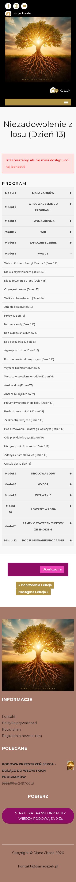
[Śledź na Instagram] (16, 6)
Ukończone (52, 569)
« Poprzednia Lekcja (35, 585)
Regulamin (11, 729)
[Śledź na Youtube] (24, 6)
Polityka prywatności (19, 723)
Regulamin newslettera (22, 736)
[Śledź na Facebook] (8, 6)
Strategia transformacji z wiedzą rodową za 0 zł (40, 816)
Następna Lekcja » (33, 592)
